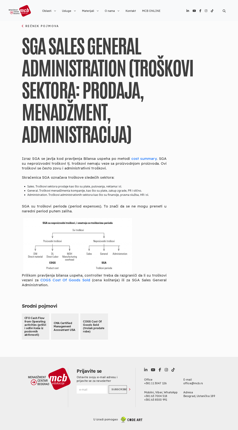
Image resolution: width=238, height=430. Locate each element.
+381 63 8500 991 (155, 399)
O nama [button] (110, 11)
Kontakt (130, 11)
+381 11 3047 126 (155, 383)
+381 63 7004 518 (155, 396)
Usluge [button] (66, 11)
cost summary (144, 158)
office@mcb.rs (193, 383)
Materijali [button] (88, 11)
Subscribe (119, 389)
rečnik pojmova (41, 26)
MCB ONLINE (151, 11)
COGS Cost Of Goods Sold (65, 280)
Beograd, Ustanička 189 (199, 396)
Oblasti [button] (46, 11)
